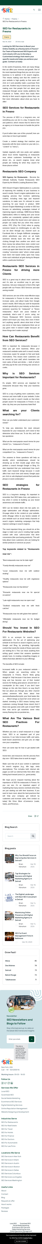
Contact (4, 1194)
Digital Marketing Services (11, 1105)
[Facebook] (2, 1083)
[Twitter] (5, 1083)
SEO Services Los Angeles (11, 1177)
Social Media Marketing (10, 1098)
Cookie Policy (27, 1238)
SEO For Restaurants (9, 1122)
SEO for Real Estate (9, 1125)
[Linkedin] (12, 1083)
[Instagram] (9, 1083)
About (3, 1190)
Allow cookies (21, 1241)
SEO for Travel (6, 1129)
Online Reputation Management (14, 1108)
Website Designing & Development (15, 1112)
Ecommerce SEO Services (11, 1101)
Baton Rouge (10, 975)
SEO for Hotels (7, 1132)
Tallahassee (10, 979)
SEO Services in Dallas (10, 1170)
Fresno (14, 19)
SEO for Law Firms (8, 1146)
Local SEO (5, 1091)
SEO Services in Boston (10, 1166)
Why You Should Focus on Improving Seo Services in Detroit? (25, 858)
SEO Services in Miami (10, 1160)
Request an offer (8, 1201)
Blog (3, 1197)
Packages (5, 1208)
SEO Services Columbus (10, 1173)
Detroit (8, 970)
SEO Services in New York (11, 1156)
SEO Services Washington (11, 1180)
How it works (6, 1204)
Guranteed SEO (7, 1095)
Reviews (4, 1211)
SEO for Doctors (7, 1139)
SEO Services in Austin (10, 1163)
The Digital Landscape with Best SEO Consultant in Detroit (26, 897)
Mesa (7, 961)
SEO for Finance (7, 1136)
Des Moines (10, 965)
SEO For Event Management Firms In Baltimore (24, 936)
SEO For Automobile (9, 1143)
